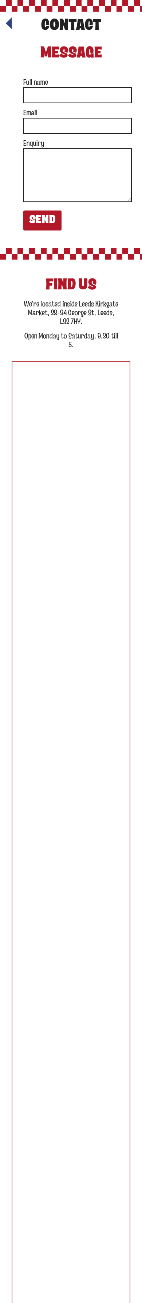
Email (30, 113)
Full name (35, 82)
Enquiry (33, 143)
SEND (42, 220)
